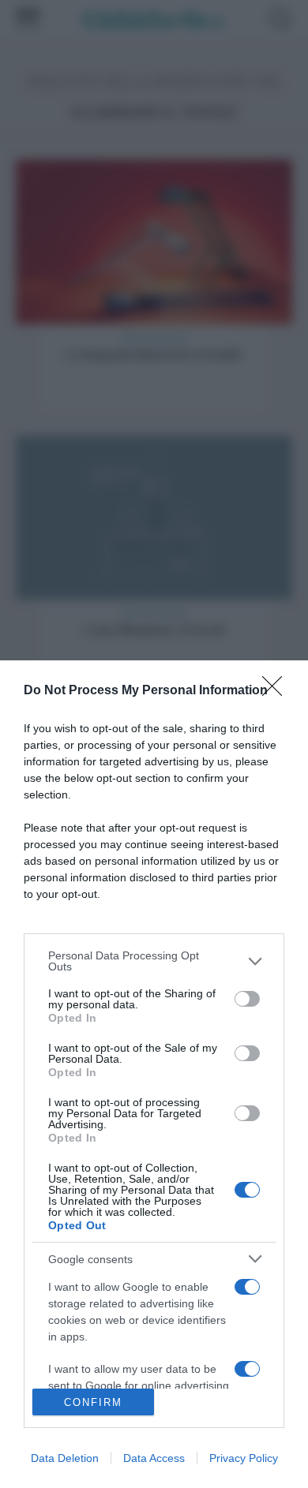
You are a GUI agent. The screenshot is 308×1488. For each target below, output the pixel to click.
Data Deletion (65, 1458)
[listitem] (154, 961)
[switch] (247, 999)
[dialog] (154, 1074)
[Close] (277, 691)
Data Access (154, 1458)
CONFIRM (93, 1402)
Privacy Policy (243, 1458)
